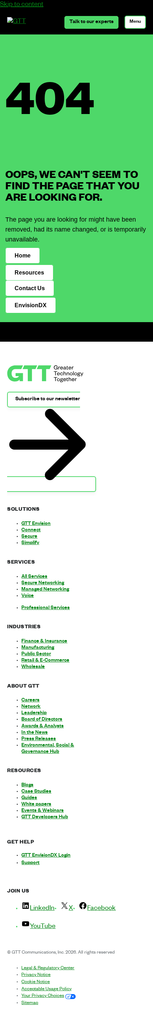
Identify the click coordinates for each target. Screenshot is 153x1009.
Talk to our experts (91, 22)
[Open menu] (135, 22)
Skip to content (21, 5)
